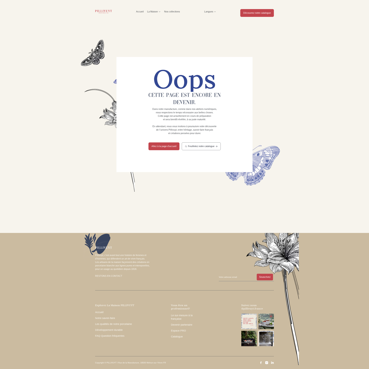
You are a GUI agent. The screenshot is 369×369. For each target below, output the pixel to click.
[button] (154, 11)
